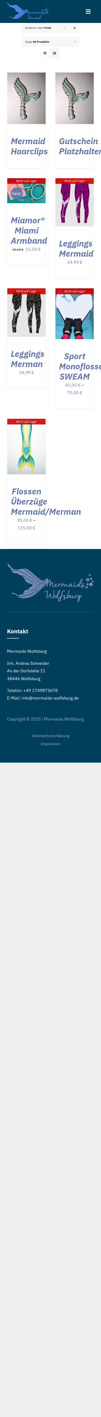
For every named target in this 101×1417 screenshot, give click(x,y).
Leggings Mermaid (76, 248)
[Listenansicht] (54, 53)
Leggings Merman (27, 358)
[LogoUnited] (28, 4)
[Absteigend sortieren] (74, 28)
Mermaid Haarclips (29, 146)
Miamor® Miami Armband (29, 230)
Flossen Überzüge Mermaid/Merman (46, 501)
